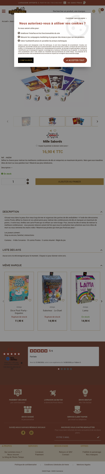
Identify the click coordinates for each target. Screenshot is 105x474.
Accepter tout (76, 60)
